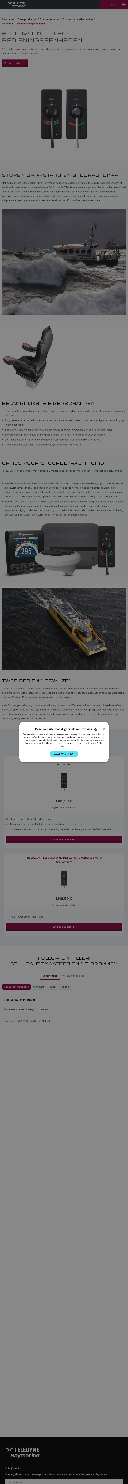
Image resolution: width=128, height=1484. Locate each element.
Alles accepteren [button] (64, 753)
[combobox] (95, 729)
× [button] (104, 728)
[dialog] (64, 742)
